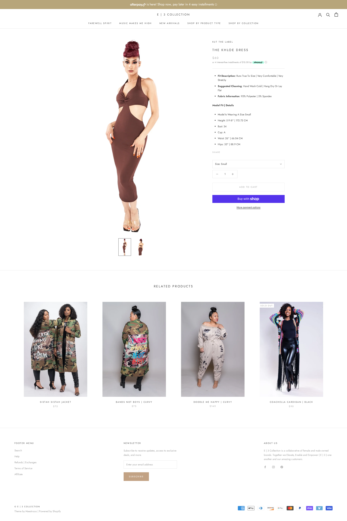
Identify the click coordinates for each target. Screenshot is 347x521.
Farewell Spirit (100, 23)
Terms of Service (23, 468)
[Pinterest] (233, 151)
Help (17, 456)
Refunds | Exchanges (25, 462)
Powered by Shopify (50, 511)
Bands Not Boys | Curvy (134, 402)
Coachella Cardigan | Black (291, 402)
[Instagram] (273, 467)
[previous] (11, 351)
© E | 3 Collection (27, 506)
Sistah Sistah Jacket (55, 402)
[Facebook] (224, 151)
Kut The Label (222, 42)
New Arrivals (169, 23)
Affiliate (18, 474)
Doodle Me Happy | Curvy (213, 402)
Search (18, 450)
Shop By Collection (244, 23)
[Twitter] (228, 151)
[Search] (328, 14)
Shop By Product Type (204, 23)
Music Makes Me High (135, 23)
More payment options (248, 207)
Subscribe (136, 476)
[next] (336, 351)
